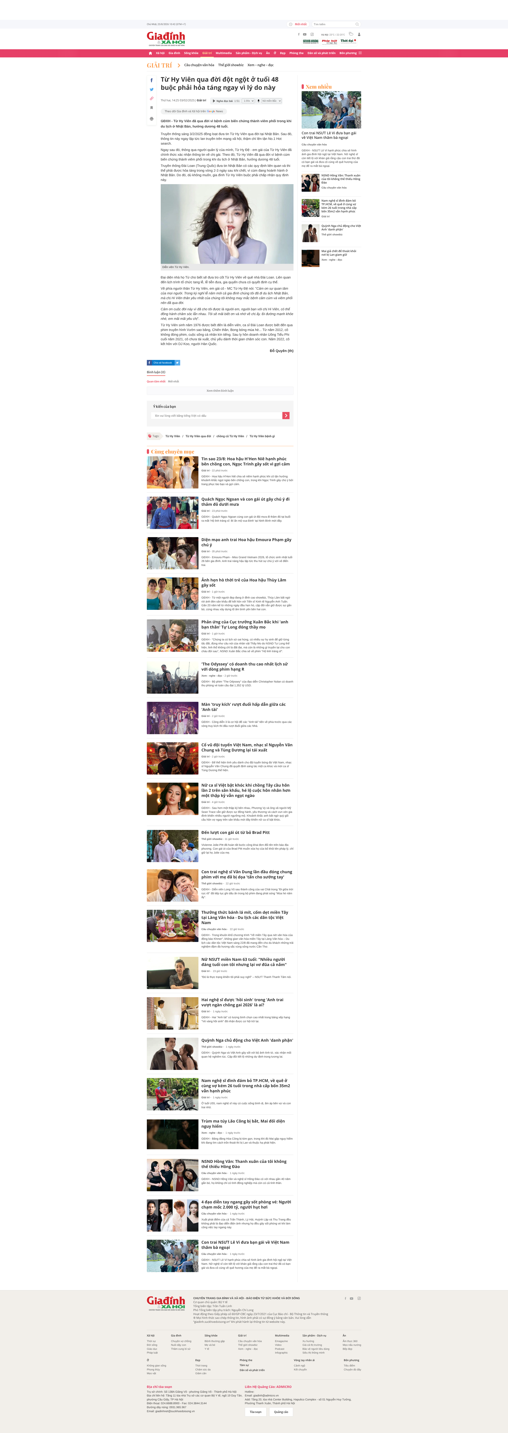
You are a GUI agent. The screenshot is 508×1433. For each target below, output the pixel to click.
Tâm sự (244, 1365)
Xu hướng (308, 1341)
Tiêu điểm (349, 1365)
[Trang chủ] (150, 53)
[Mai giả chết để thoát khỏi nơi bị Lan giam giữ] (310, 258)
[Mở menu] (360, 53)
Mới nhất (301, 24)
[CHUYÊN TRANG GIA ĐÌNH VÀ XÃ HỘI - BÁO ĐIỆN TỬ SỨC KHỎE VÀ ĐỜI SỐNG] (166, 39)
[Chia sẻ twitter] (151, 89)
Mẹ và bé (210, 1344)
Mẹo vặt (151, 1373)
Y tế (207, 1348)
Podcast (279, 1348)
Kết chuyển (300, 1369)
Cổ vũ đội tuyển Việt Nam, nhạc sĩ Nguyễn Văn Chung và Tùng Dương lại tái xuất (246, 747)
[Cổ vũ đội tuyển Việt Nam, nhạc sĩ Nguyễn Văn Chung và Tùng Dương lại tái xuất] (172, 758)
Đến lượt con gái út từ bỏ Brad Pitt (235, 832)
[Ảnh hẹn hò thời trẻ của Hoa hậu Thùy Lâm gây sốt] (172, 593)
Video (278, 1344)
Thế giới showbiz (231, 65)
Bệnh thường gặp (215, 1341)
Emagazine (281, 1341)
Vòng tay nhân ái (304, 1360)
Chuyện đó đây (352, 1369)
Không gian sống (156, 1365)
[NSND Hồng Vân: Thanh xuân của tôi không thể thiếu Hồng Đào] (172, 1175)
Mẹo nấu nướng (352, 1344)
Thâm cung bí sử (180, 1348)
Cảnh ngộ (299, 1365)
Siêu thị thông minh (313, 1352)
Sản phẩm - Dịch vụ (249, 53)
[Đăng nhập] (359, 34)
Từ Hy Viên (172, 436)
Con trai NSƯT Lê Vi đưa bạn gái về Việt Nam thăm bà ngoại (245, 1245)
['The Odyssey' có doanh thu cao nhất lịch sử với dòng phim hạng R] (172, 677)
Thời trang (201, 1365)
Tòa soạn (256, 1412)
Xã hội (160, 53)
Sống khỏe (191, 53)
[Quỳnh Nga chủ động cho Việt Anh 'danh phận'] (172, 1054)
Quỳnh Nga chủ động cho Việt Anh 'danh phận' (247, 1040)
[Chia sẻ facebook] (151, 80)
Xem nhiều (319, 86)
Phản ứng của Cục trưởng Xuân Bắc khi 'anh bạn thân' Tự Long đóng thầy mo (244, 624)
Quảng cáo (281, 1412)
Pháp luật (152, 1352)
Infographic (281, 1352)
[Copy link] (151, 98)
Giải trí (207, 53)
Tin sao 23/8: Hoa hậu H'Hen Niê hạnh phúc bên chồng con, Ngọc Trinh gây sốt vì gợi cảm (245, 461)
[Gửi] (286, 415)
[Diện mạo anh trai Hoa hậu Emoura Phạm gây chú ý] (172, 553)
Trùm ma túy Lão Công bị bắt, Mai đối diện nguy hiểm (243, 1124)
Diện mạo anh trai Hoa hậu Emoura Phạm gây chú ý (246, 542)
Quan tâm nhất (156, 381)
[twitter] (177, 363)
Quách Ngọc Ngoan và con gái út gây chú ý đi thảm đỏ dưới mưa (245, 502)
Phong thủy (153, 1369)
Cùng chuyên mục (172, 451)
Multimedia (224, 53)
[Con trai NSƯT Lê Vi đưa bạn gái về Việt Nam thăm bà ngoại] (172, 1256)
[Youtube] (305, 34)
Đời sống (152, 1344)
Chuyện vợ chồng (181, 1341)
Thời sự (151, 1341)
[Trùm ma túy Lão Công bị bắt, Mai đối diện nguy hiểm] (172, 1135)
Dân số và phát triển (322, 53)
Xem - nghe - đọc (260, 65)
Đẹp (283, 53)
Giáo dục (152, 1348)
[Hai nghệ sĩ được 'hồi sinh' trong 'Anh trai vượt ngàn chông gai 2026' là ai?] (172, 1013)
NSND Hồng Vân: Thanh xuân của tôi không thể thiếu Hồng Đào (244, 1164)
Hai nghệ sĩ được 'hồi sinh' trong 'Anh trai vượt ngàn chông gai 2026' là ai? (242, 1002)
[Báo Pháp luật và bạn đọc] (329, 42)
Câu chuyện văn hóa (199, 65)
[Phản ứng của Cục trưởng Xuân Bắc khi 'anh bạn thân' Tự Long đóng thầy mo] (172, 635)
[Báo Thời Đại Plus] (348, 41)
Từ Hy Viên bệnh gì (262, 436)
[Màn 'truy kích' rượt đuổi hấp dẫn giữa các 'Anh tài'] (172, 718)
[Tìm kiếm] (357, 24)
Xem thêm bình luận (220, 391)
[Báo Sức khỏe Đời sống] (310, 41)
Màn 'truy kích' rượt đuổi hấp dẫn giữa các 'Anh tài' (243, 707)
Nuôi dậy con (178, 1344)
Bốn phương (348, 53)
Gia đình (174, 53)
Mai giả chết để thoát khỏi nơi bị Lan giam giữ (338, 253)
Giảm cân (200, 1373)
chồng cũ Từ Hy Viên (230, 436)
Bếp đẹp (347, 1348)
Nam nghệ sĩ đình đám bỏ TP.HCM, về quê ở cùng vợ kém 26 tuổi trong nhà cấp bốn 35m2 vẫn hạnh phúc (245, 1086)
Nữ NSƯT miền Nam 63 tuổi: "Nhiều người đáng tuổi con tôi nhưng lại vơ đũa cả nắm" (244, 962)
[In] (151, 119)
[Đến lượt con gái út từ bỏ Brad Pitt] (172, 846)
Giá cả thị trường (312, 1344)
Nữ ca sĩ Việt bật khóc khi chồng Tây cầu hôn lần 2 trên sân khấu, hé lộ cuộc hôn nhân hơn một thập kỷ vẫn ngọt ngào (246, 790)
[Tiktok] (312, 34)
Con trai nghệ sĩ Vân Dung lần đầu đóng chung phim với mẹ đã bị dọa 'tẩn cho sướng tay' (246, 874)
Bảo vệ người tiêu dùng (315, 1348)
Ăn (268, 53)
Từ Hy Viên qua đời (198, 436)
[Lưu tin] (151, 108)
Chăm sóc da (203, 1369)
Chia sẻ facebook (163, 362)
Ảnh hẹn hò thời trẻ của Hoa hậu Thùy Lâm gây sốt (243, 582)
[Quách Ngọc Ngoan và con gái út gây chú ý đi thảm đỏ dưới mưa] (172, 513)
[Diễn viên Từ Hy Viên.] (227, 224)
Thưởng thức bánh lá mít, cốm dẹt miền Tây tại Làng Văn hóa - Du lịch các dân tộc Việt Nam (244, 917)
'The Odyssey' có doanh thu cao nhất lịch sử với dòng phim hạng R (244, 666)
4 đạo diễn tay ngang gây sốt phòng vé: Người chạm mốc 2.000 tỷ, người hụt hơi (246, 1204)
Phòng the (297, 53)
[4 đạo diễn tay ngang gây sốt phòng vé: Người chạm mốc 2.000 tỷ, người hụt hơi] (172, 1215)
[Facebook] (298, 34)
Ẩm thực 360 (350, 1341)
